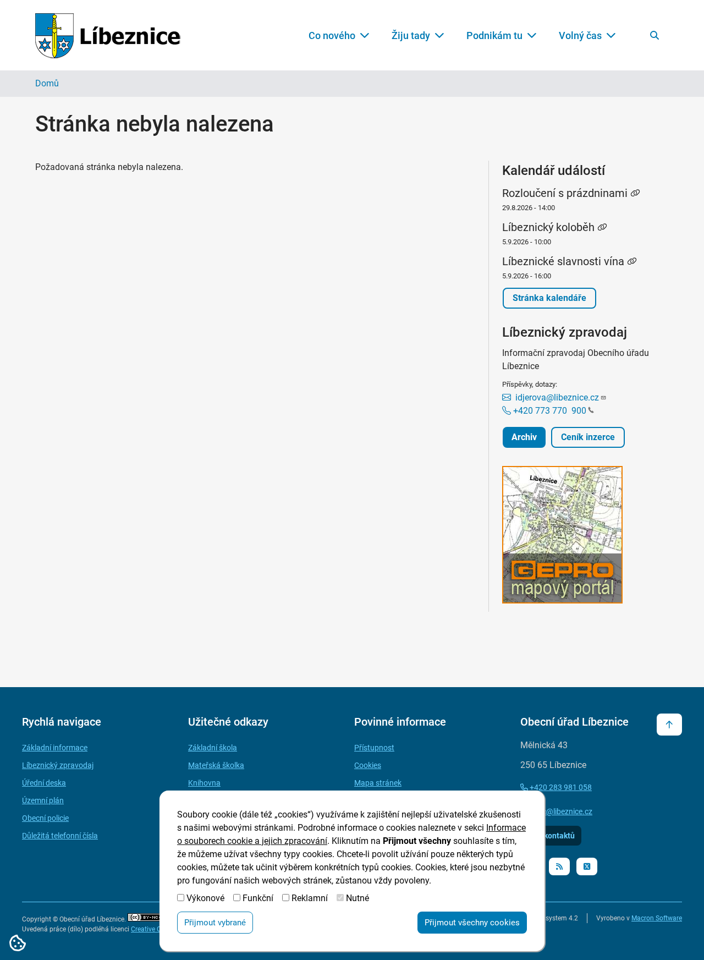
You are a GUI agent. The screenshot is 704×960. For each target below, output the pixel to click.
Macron (656, 918)
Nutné (357, 898)
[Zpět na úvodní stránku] (107, 35)
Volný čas (580, 35)
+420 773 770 (548, 410)
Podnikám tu (494, 35)
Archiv (524, 437)
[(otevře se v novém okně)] (585, 536)
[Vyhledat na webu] (654, 35)
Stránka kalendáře (549, 298)
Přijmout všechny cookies (472, 923)
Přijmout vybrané (215, 923)
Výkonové (205, 898)
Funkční (258, 898)
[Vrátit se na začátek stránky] (669, 724)
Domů (47, 83)
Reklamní (310, 898)
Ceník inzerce (588, 437)
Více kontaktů (551, 835)
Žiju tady (411, 35)
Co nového (332, 35)
